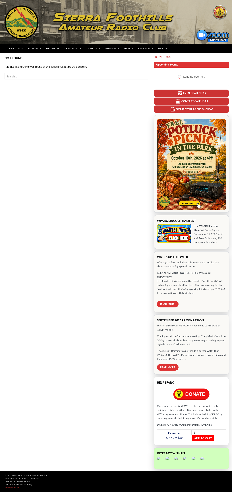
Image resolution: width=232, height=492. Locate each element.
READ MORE (167, 303)
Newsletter (71, 48)
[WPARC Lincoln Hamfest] (191, 232)
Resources (144, 48)
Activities (33, 48)
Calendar (91, 48)
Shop (161, 48)
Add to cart (203, 438)
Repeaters (110, 48)
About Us (14, 48)
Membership (53, 48)
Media (127, 48)
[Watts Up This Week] (191, 282)
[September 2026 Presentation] (191, 344)
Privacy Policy (12, 487)
